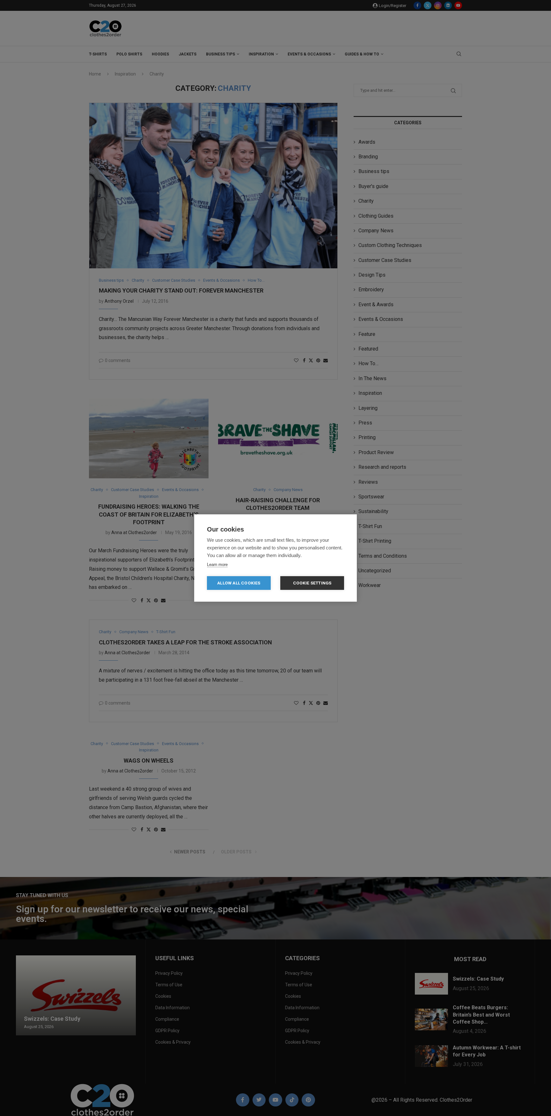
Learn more (217, 564)
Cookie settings (312, 582)
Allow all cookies (238, 582)
